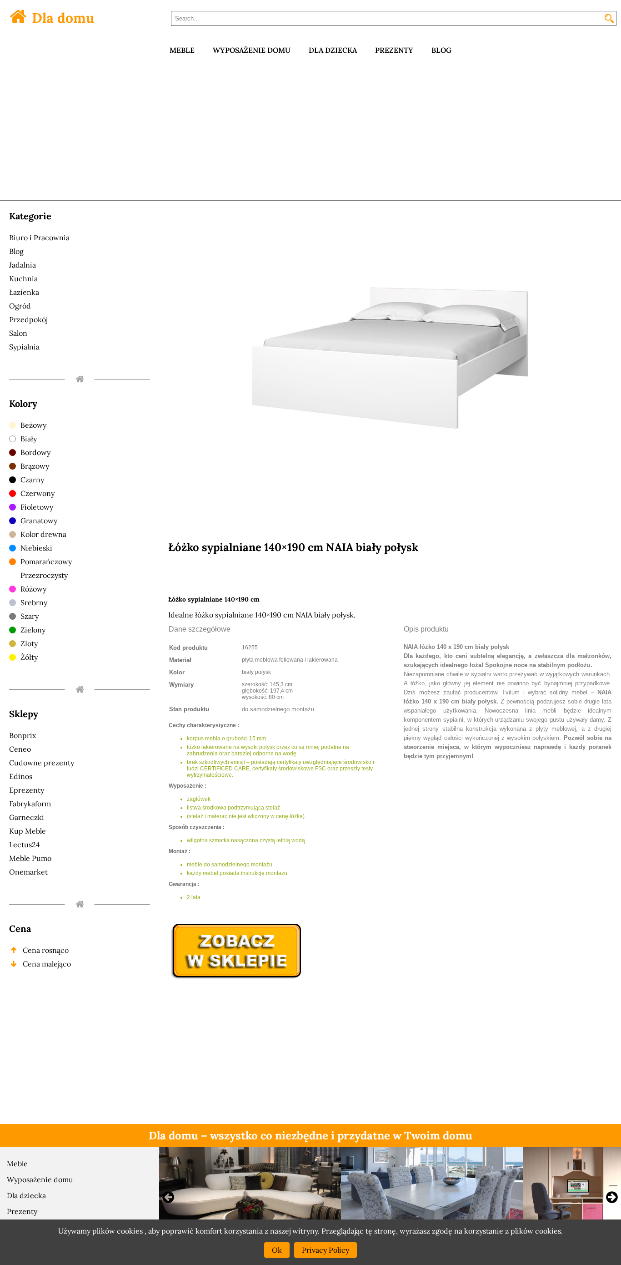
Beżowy (33, 425)
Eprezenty (26, 789)
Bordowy (35, 452)
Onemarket (28, 871)
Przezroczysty (44, 575)
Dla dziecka (26, 1195)
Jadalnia (22, 264)
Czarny (32, 479)
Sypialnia (24, 346)
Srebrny (33, 602)
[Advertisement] (310, 132)
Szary (29, 616)
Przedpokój (28, 319)
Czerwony (37, 493)
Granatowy (38, 520)
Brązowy (34, 466)
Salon (18, 333)
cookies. (549, 1230)
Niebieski (36, 547)
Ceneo (20, 749)
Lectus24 (24, 844)
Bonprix (22, 735)
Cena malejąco (47, 963)
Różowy (33, 588)
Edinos (20, 776)
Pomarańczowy (46, 561)
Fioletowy (36, 506)
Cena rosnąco (46, 950)
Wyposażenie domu (40, 1179)
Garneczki (26, 817)
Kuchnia (23, 278)
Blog (16, 251)
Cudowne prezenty (41, 762)
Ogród (20, 305)
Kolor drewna (43, 534)
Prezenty (22, 1211)
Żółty (29, 657)
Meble (17, 1163)
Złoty (29, 643)
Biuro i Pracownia (39, 237)
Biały (28, 438)
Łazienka (24, 292)
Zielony (32, 629)
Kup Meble (27, 830)
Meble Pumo (30, 858)
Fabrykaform (30, 803)
